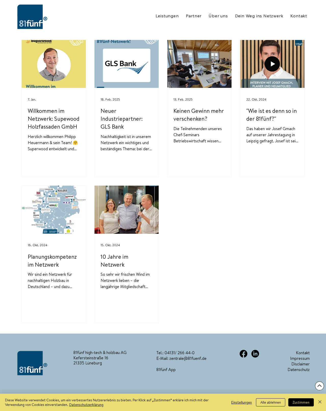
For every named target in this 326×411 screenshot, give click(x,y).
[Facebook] (243, 354)
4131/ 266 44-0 (181, 352)
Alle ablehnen (270, 402)
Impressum (300, 358)
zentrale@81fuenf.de (188, 358)
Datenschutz (299, 369)
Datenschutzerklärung (86, 404)
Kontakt (303, 352)
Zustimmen (301, 402)
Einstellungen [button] (241, 402)
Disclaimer (300, 364)
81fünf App (166, 369)
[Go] (319, 385)
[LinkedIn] (255, 354)
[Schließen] (320, 402)
